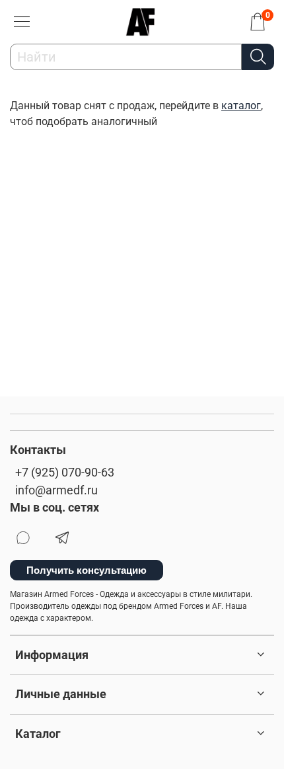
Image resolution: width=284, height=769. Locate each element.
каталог (241, 105)
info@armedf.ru (56, 490)
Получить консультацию (86, 570)
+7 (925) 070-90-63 (64, 472)
